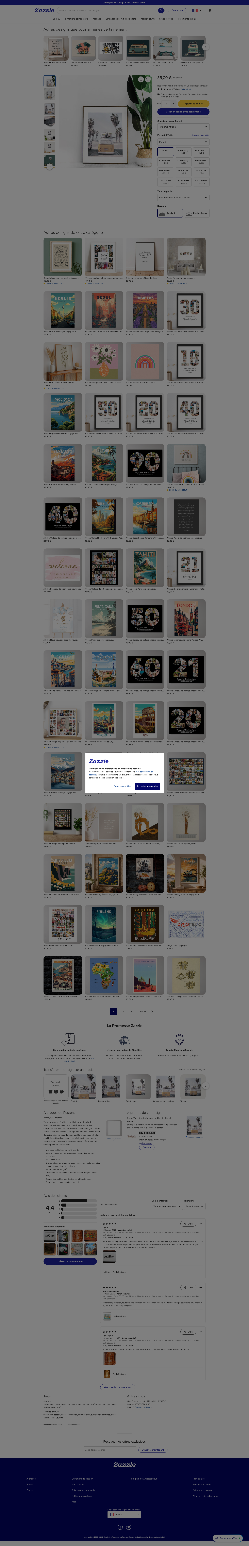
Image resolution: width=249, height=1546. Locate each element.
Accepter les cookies (147, 786)
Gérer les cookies (122, 786)
